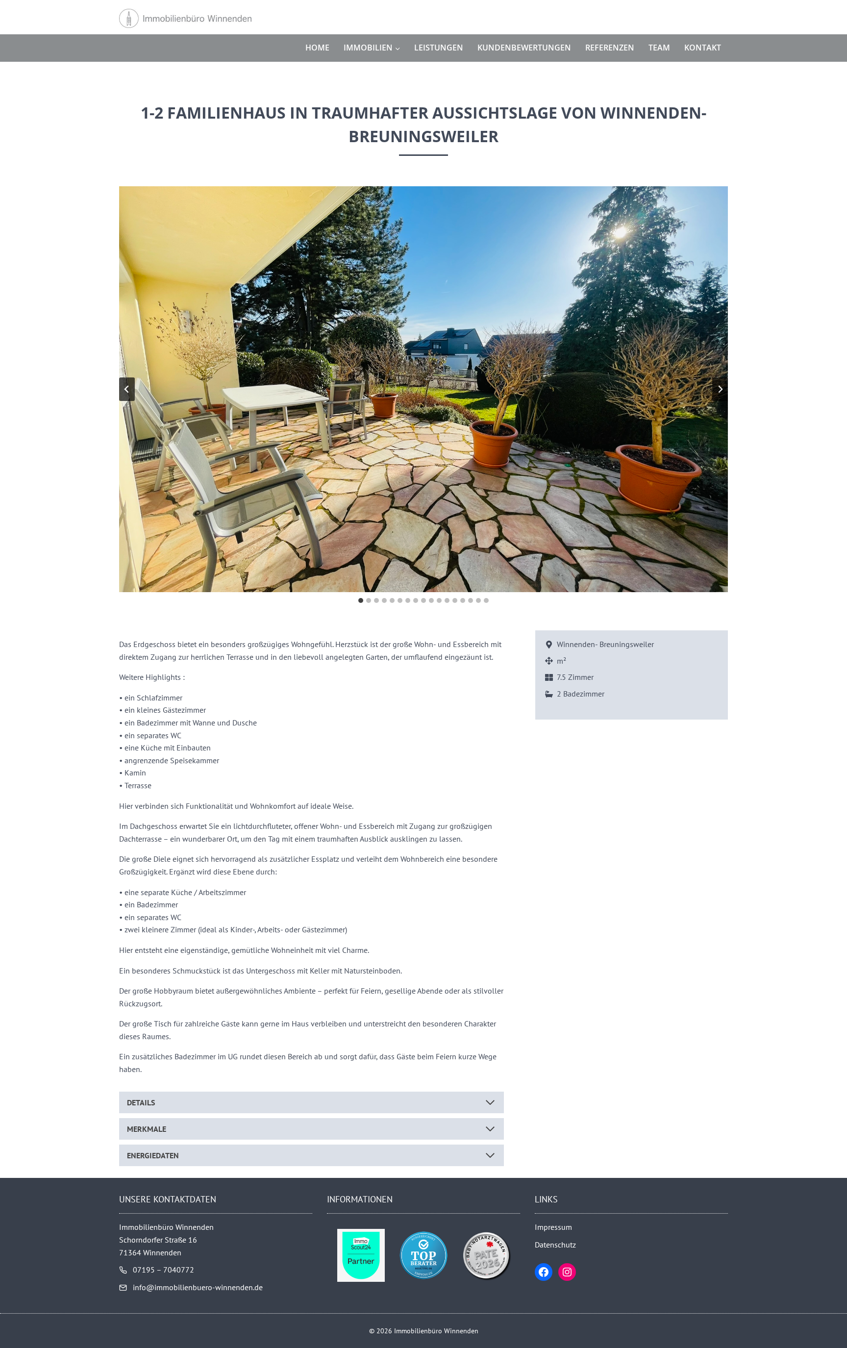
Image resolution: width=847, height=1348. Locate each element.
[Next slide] (720, 389)
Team (659, 47)
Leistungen (438, 47)
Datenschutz (555, 1244)
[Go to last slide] (127, 389)
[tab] (360, 600)
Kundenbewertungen (524, 47)
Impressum (553, 1227)
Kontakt (702, 47)
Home (317, 47)
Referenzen (609, 47)
